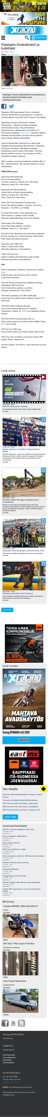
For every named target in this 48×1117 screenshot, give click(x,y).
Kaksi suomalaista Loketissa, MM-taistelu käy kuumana (23, 856)
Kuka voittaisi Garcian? (11, 843)
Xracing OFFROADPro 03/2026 (16, 732)
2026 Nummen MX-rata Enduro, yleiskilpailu (20, 807)
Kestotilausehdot (9, 1055)
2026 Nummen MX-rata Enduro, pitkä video (20, 803)
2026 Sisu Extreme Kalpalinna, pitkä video (18, 829)
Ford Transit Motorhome (14, 981)
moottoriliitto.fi (24, 133)
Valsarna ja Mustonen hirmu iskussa (18, 593)
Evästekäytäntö (8, 1063)
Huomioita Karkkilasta (11, 869)
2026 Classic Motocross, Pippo (14, 849)
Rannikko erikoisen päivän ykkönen (16, 862)
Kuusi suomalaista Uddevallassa (15, 836)
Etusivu (15, 43)
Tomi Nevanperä (13, 54)
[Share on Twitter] (11, 106)
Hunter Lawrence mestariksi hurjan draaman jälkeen (21, 450)
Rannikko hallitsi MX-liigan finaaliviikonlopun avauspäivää (21, 501)
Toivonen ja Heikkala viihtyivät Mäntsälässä (20, 800)
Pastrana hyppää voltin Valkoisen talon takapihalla (21, 882)
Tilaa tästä (24, 740)
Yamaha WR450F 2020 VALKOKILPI (20, 906)
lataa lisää (7, 609)
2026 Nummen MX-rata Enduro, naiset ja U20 (21, 810)
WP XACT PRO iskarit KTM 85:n (19, 943)
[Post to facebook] (3, 106)
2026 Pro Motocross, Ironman (15, 406)
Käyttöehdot (7, 1060)
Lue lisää (6, 411)
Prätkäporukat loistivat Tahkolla (14, 876)
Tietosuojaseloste (9, 1057)
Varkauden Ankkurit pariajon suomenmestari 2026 (23, 550)
